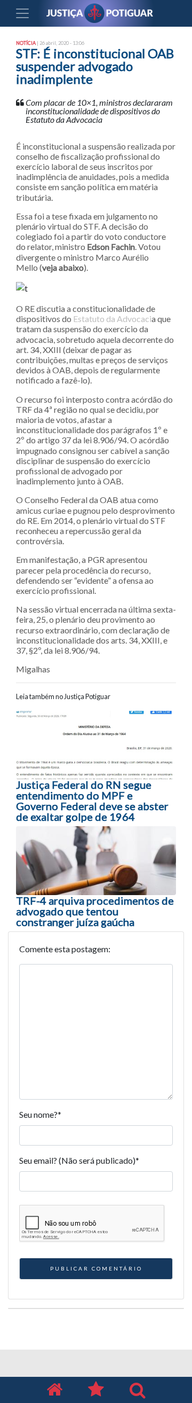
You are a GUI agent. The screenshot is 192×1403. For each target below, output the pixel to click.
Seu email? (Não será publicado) (79, 1160)
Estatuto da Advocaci (112, 318)
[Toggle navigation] (22, 13)
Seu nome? (40, 1114)
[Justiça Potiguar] (54, 1390)
